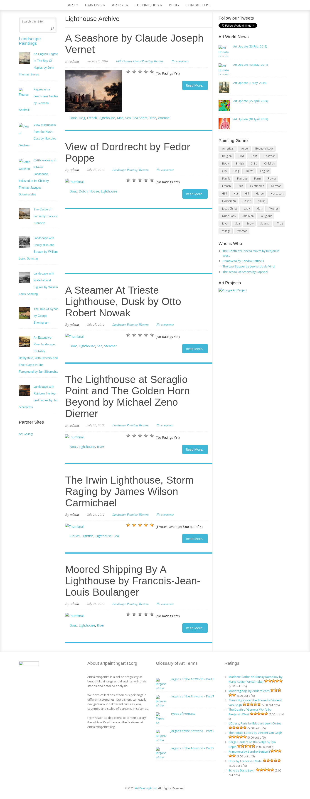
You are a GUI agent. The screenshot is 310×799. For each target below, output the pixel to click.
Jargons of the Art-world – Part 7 (192, 696)
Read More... (195, 85)
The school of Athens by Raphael (245, 272)
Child (254, 163)
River (100, 446)
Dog (82, 118)
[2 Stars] (134, 72)
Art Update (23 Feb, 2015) (250, 46)
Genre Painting (143, 61)
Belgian (227, 156)
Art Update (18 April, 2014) (250, 119)
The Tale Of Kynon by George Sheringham (46, 315)
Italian (262, 201)
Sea (128, 118)
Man (120, 118)
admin (74, 61)
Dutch (83, 191)
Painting (95, 5)
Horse (260, 193)
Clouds (75, 536)
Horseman (229, 201)
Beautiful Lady (264, 148)
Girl (224, 193)
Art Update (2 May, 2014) (249, 83)
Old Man (248, 216)
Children (269, 163)
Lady (247, 208)
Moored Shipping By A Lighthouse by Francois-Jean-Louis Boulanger (132, 581)
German (276, 186)
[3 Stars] (140, 72)
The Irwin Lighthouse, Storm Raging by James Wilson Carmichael (129, 491)
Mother (273, 208)
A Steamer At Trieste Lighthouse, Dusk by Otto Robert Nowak (123, 301)
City (224, 171)
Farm (257, 178)
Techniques (148, 5)
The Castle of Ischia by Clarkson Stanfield (46, 216)
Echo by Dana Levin (242, 770)
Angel (244, 148)
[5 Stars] (152, 72)
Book (225, 163)
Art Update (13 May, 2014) (250, 64)
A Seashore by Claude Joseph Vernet (134, 43)
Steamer (110, 346)
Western (159, 61)
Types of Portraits (183, 714)
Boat (73, 118)
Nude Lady (229, 216)
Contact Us (197, 5)
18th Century (124, 61)
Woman (164, 118)
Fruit (240, 186)
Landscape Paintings (30, 41)
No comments (180, 61)
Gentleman (257, 186)
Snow (250, 223)
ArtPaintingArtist (36, 5)
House (94, 191)
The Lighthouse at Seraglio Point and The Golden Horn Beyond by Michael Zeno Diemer (127, 396)
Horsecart (277, 193)
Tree (152, 118)
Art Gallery (26, 434)
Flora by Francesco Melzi (245, 761)
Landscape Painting (125, 169)
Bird (241, 156)
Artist (120, 5)
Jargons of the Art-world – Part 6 (192, 731)
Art (73, 5)
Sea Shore (140, 118)
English (264, 171)
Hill (247, 193)
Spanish (265, 223)
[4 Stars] (146, 72)
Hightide (87, 536)
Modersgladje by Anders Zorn (249, 691)
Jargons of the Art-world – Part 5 (192, 748)
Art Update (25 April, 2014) (250, 101)
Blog (174, 5)
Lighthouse (107, 118)
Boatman (270, 156)
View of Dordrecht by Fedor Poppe (127, 152)
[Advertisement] (136, 241)
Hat (236, 193)
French (92, 118)
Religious (266, 216)
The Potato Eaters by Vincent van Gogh (255, 733)
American (228, 148)
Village (226, 231)
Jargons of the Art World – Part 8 (192, 679)
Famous (242, 178)
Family (226, 178)
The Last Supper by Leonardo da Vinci (249, 266)
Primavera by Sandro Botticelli (243, 261)
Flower (272, 178)
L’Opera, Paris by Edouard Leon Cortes (255, 723)
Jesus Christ (229, 208)
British (240, 163)
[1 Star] (128, 72)
